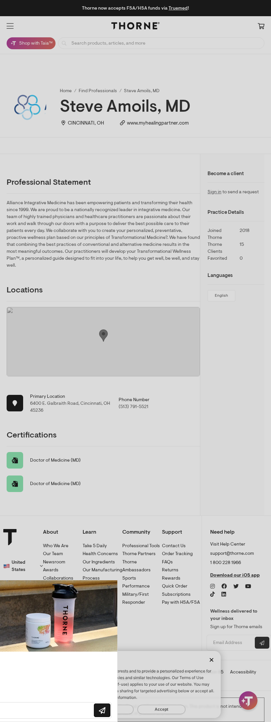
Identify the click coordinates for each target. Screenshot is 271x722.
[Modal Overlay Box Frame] (68, 651)
